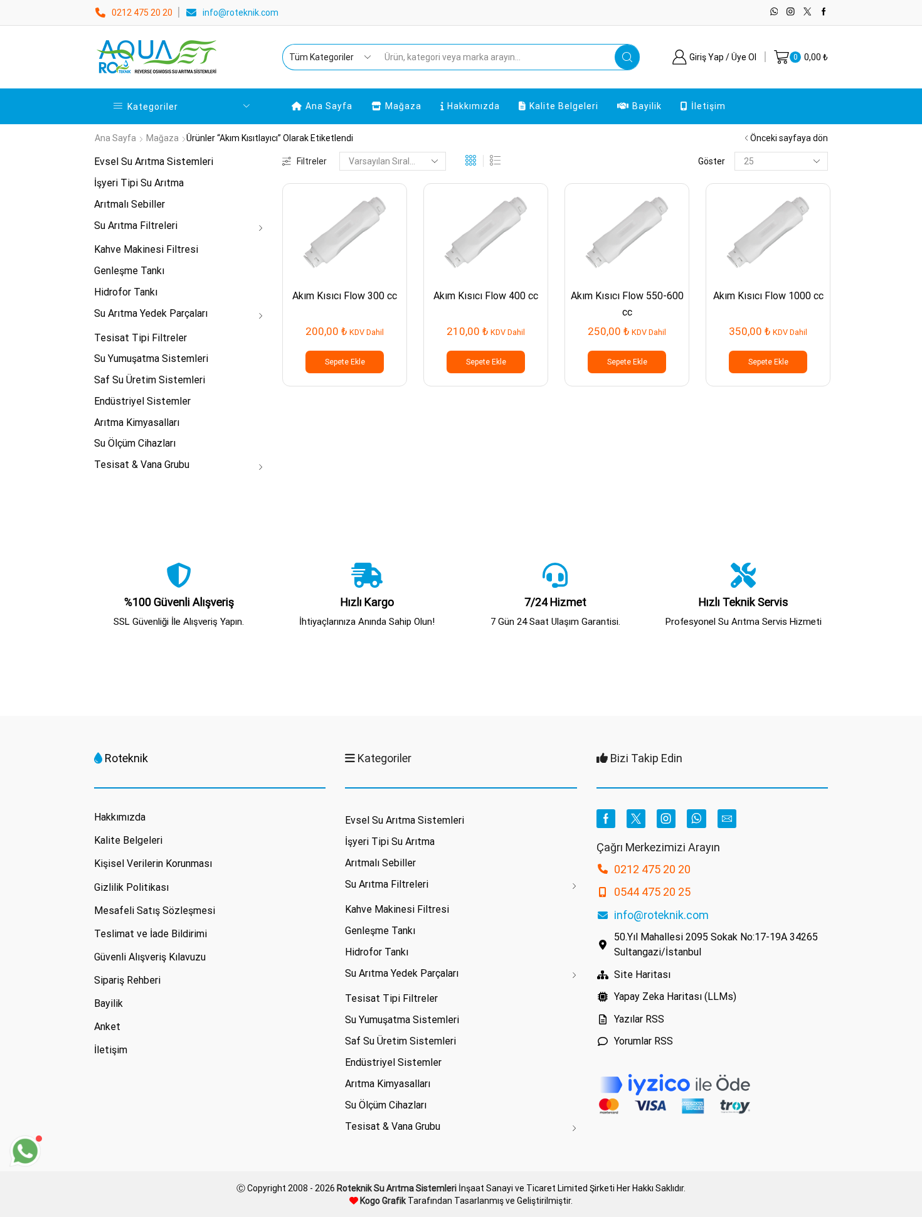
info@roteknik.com (240, 13)
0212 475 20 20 (142, 13)
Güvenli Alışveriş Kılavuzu (150, 957)
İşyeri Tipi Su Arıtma (139, 183)
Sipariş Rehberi (127, 980)
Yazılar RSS (639, 1019)
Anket (107, 1027)
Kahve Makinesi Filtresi (146, 249)
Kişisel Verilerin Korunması (153, 863)
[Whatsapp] (774, 12)
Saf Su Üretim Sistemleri (149, 380)
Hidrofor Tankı (125, 292)
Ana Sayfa (328, 106)
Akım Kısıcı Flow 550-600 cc (627, 303)
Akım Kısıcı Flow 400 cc (485, 296)
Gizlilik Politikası (131, 887)
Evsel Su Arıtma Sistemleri (153, 161)
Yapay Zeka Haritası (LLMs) (675, 996)
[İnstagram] (791, 12)
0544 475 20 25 (652, 891)
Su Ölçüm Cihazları (135, 443)
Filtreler (312, 161)
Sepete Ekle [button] (345, 362)
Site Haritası (642, 975)
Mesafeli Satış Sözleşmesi (154, 911)
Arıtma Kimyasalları (136, 422)
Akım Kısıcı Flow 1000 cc (768, 296)
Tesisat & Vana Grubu (141, 464)
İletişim (708, 106)
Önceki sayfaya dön (789, 138)
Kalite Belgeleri (563, 106)
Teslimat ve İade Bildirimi (150, 934)
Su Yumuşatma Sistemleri (151, 358)
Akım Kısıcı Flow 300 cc (344, 296)
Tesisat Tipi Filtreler (140, 338)
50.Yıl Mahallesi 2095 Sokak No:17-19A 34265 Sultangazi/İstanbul (716, 944)
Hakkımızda (473, 106)
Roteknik (126, 758)
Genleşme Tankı (129, 271)
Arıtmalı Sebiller (129, 204)
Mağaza (403, 106)
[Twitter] (807, 12)
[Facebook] (824, 12)
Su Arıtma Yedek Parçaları (151, 313)
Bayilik (647, 106)
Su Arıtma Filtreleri (136, 225)
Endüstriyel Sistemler (142, 401)
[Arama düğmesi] (627, 57)
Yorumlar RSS (643, 1041)
